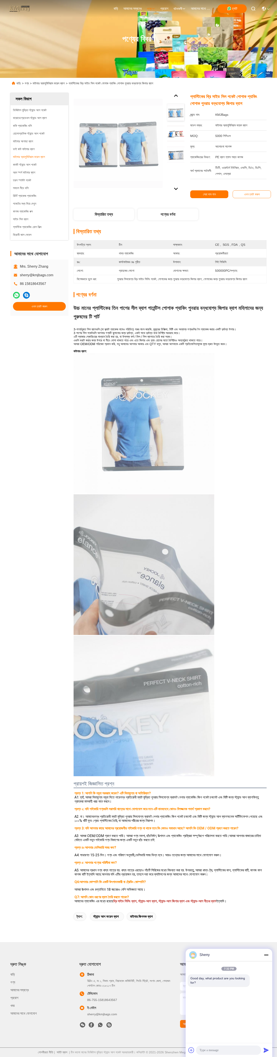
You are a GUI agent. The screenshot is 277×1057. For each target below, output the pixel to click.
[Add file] (191, 1050)
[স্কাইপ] (26, 295)
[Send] (266, 1050)
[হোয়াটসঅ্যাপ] (16, 295)
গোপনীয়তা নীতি (45, 1052)
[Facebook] (91, 1026)
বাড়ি (116, 8)
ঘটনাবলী (178, 9)
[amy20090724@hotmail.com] (109, 1026)
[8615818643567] (100, 1026)
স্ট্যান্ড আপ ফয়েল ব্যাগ (106, 916)
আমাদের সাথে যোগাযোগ (201, 8)
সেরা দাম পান (209, 194)
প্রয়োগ (164, 8)
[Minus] (266, 954)
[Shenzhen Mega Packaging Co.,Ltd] (19, 8)
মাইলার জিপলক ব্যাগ (141, 916)
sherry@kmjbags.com (36, 275)
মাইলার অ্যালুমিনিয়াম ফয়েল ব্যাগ (49, 83)
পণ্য (149, 9)
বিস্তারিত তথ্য (104, 214)
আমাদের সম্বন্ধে (132, 8)
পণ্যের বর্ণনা (168, 214)
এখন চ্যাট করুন (39, 306)
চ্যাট (234, 8)
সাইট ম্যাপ (62, 1052)
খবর (12, 1005)
